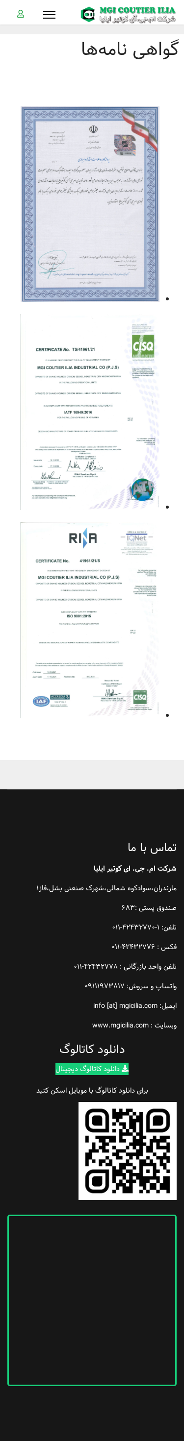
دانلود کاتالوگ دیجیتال (88, 1069)
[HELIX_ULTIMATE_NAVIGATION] (49, 14)
